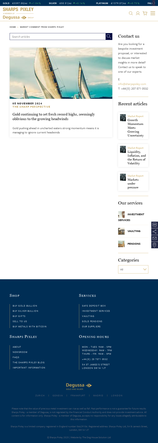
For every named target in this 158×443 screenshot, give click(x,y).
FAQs (16, 357)
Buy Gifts (19, 316)
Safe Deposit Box (94, 305)
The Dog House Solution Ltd (96, 437)
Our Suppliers (91, 326)
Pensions (134, 243)
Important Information (29, 367)
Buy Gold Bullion (25, 305)
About (17, 346)
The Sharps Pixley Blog (29, 362)
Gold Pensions (92, 321)
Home (13, 26)
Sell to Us (20, 321)
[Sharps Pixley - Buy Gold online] (18, 13)
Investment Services (131, 217)
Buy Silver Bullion (25, 311)
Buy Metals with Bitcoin (30, 326)
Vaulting (134, 231)
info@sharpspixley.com (132, 84)
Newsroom (20, 352)
